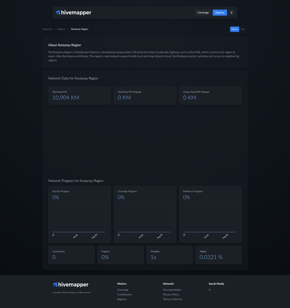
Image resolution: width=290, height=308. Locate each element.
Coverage (203, 12)
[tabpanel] (145, 156)
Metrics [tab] (234, 29)
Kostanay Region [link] (79, 29)
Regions (219, 12)
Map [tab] (243, 29)
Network (47, 29)
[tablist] (238, 29)
